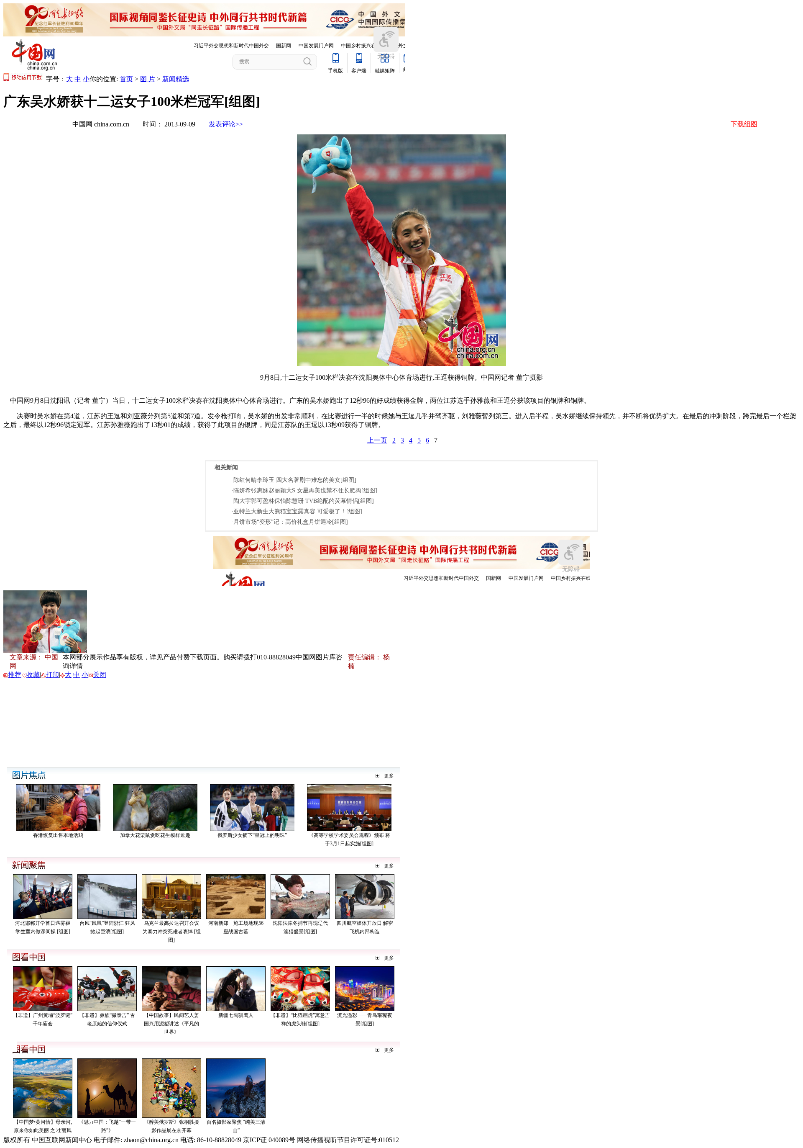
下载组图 (744, 124)
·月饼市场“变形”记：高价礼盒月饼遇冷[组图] (289, 522)
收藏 (33, 674)
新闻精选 (175, 78)
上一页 (377, 440)
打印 (52, 674)
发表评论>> (226, 124)
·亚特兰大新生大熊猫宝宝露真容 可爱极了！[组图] (296, 511)
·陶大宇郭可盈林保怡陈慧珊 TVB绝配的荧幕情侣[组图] (302, 501)
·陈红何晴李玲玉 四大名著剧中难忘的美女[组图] (293, 480)
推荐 (14, 674)
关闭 (99, 674)
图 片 (147, 78)
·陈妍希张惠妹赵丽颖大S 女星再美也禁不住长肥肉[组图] (304, 490)
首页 (126, 78)
